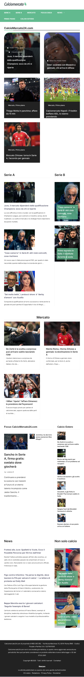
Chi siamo (27, 673)
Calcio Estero (27, 19)
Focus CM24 (46, 13)
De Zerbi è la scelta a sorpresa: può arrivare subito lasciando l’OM (21, 352)
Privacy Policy (46, 673)
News (59, 13)
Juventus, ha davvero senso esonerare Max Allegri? (44, 437)
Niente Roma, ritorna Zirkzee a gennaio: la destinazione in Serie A (62, 352)
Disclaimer (57, 673)
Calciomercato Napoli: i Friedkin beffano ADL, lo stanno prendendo (61, 114)
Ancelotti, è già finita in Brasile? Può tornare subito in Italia (68, 494)
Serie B (19, 13)
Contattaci (57, 661)
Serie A (7, 13)
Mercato (31, 13)
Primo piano (9, 19)
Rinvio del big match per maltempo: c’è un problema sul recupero (68, 461)
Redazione (36, 673)
